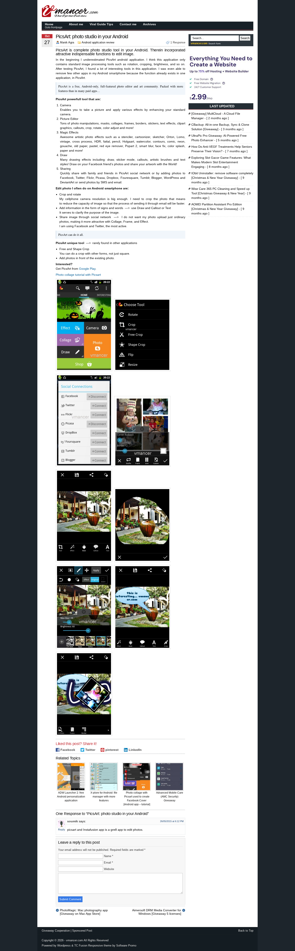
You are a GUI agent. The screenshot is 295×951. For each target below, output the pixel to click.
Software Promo (126, 945)
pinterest (112, 749)
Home (53, 25)
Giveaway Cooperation (56, 930)
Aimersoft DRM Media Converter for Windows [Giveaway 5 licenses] (156, 910)
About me (76, 24)
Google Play (87, 268)
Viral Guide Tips (101, 24)
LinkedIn (135, 749)
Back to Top (245, 930)
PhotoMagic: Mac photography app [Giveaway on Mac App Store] (84, 910)
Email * (108, 862)
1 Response (177, 42)
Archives (149, 24)
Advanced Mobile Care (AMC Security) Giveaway (169, 796)
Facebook (67, 749)
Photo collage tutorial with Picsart (78, 274)
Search (245, 38)
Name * (108, 856)
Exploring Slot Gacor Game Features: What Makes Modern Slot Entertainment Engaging (221, 162)
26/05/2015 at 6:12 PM (172, 821)
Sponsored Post (82, 930)
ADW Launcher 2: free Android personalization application (71, 796)
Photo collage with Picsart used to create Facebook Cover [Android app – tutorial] (137, 798)
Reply (61, 829)
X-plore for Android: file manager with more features (103, 796)
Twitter (90, 749)
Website (109, 869)
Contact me (128, 24)
